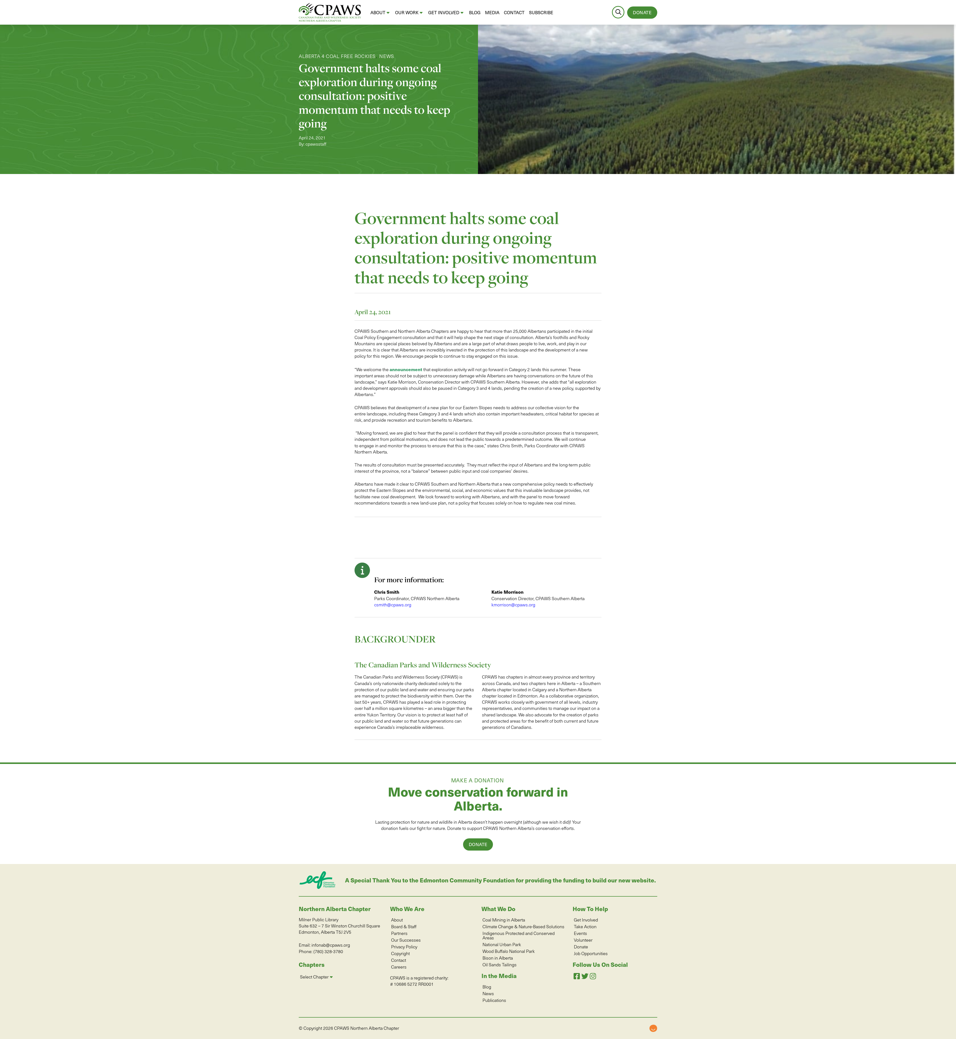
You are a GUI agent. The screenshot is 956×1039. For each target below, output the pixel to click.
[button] (618, 12)
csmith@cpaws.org (392, 605)
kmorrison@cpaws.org (513, 605)
